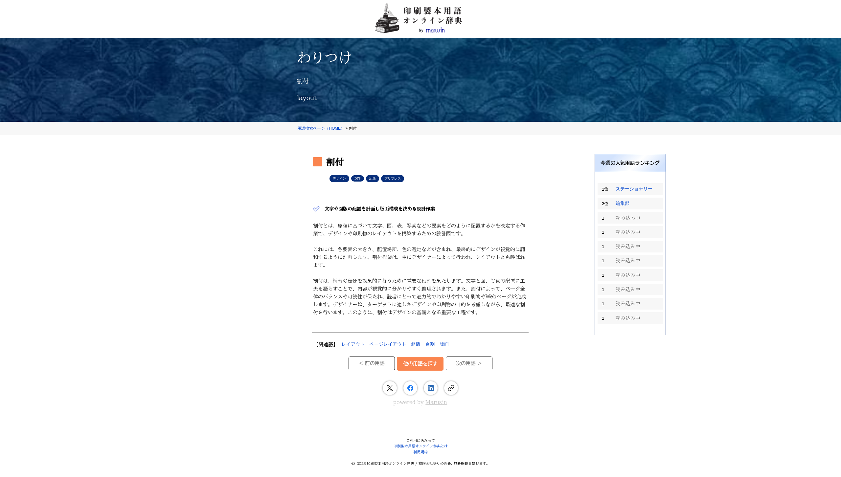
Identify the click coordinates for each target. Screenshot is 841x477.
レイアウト (353, 344)
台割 (430, 344)
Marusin (436, 402)
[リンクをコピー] (451, 388)
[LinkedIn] (431, 388)
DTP (357, 178)
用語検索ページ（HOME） (321, 128)
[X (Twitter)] (390, 388)
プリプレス (392, 178)
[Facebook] (410, 388)
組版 (372, 178)
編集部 (622, 203)
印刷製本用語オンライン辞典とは (421, 446)
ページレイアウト (388, 344)
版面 (444, 344)
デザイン (339, 178)
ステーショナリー (634, 188)
